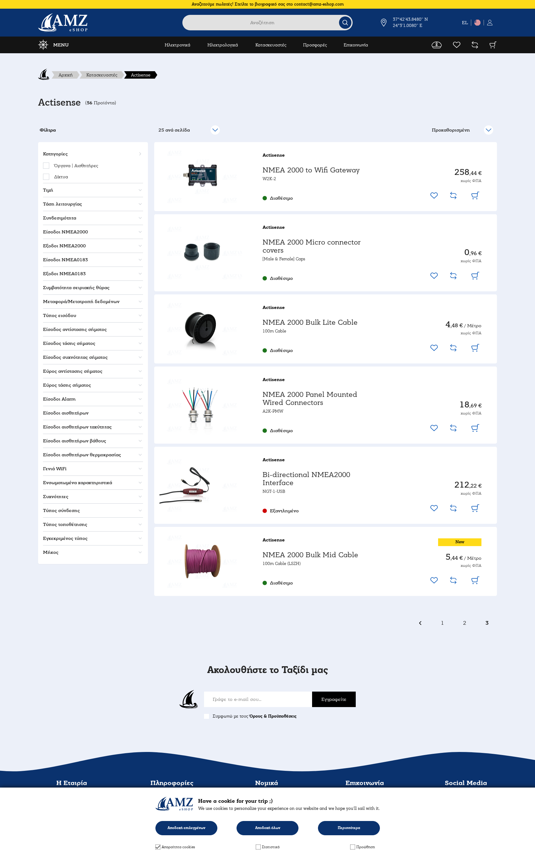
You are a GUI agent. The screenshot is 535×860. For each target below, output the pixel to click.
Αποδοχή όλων (267, 828)
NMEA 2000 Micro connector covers (312, 246)
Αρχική (66, 75)
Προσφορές (315, 45)
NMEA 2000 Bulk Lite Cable (310, 322)
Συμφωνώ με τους (255, 716)
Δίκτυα (61, 177)
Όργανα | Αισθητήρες (76, 165)
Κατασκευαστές (270, 45)
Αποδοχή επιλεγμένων (186, 828)
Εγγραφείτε (333, 699)
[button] (92, 154)
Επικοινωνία (356, 45)
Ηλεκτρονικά (177, 45)
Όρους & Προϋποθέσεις (273, 716)
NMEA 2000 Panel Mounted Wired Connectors (310, 398)
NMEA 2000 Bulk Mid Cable (310, 554)
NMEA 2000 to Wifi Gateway (311, 170)
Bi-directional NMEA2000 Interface (306, 478)
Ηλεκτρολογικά (222, 45)
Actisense (140, 75)
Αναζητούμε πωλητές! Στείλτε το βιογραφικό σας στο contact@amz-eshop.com (268, 4)
